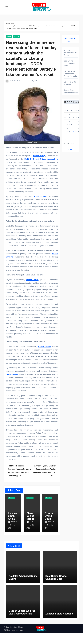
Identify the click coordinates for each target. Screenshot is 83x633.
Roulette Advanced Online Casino (70, 52)
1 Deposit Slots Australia (59, 613)
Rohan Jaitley (39, 156)
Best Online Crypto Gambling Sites (70, 63)
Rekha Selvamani (18, 81)
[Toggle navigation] (7, 7)
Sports (16, 36)
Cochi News (18, 627)
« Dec (70, 150)
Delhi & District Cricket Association (41, 159)
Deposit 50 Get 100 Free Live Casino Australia (70, 73)
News (9, 36)
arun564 (14, 522)
